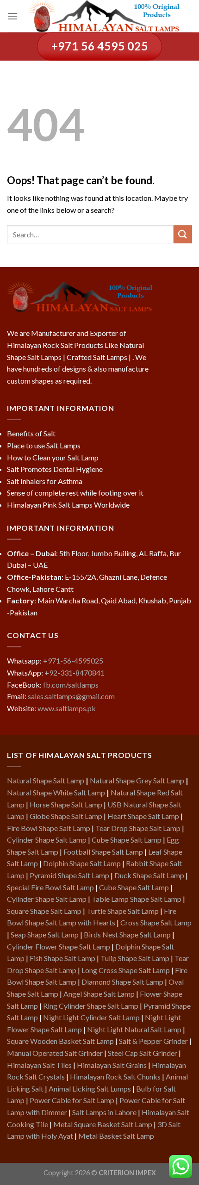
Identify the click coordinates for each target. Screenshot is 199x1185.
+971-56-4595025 (73, 660)
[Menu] (12, 16)
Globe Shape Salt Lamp (66, 816)
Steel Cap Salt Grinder (142, 1053)
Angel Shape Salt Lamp (99, 993)
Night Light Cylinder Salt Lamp (91, 1017)
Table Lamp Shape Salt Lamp (136, 898)
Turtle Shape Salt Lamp (123, 910)
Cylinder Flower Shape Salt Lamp (58, 946)
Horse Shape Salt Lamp (66, 804)
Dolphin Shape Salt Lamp (82, 863)
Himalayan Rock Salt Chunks (115, 1076)
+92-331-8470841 (74, 672)
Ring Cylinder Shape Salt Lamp (90, 1005)
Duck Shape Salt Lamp (149, 875)
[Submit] (183, 234)
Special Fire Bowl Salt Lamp (50, 887)
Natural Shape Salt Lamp (45, 780)
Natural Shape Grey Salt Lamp (137, 780)
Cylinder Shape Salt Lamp (47, 839)
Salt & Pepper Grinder (153, 1040)
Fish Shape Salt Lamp (62, 958)
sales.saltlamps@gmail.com (71, 696)
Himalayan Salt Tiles (39, 1065)
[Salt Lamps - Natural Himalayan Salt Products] (105, 16)
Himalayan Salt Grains (112, 1065)
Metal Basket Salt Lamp (116, 1135)
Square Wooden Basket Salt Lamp (60, 1040)
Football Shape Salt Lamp (103, 851)
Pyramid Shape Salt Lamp (69, 875)
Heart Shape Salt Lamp (143, 816)
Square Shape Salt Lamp (44, 910)
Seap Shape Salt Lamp (45, 934)
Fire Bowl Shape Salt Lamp (48, 828)
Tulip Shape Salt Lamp (134, 958)
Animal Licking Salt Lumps (90, 1088)
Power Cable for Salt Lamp (72, 1100)
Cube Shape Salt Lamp (127, 839)
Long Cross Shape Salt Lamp (125, 970)
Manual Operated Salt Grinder (55, 1053)
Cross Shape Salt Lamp (156, 922)
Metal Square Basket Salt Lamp (102, 1124)
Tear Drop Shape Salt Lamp (137, 828)
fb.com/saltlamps (71, 684)
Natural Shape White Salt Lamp (56, 792)
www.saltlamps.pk (66, 708)
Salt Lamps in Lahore (104, 1112)
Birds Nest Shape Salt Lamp (127, 934)
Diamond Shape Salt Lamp (122, 981)
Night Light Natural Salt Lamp (134, 1029)
